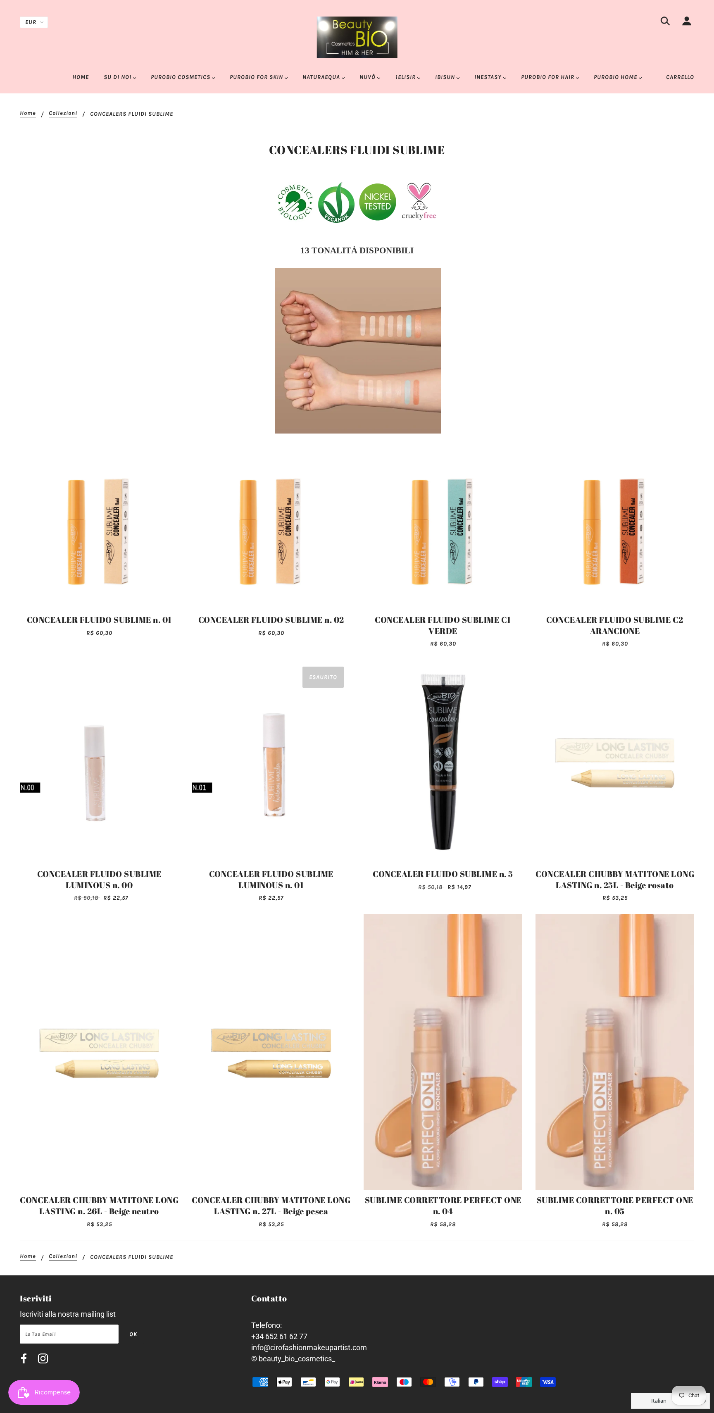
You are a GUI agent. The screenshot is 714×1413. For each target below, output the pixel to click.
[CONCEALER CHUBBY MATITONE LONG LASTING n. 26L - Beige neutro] (99, 1052)
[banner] (357, 36)
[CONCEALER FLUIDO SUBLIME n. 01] (99, 530)
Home (28, 113)
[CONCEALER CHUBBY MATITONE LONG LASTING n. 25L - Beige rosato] (615, 762)
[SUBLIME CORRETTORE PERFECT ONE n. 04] (443, 1052)
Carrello (680, 77)
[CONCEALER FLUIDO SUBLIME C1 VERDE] (443, 530)
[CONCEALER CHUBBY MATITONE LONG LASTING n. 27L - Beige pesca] (271, 1052)
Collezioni (63, 113)
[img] (665, 22)
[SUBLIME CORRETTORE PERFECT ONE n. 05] (615, 1052)
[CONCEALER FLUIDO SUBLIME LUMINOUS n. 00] (99, 762)
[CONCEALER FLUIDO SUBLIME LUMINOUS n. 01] (271, 762)
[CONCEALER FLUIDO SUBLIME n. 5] (443, 762)
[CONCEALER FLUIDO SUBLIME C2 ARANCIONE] (615, 530)
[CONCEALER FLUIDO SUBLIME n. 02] (271, 530)
